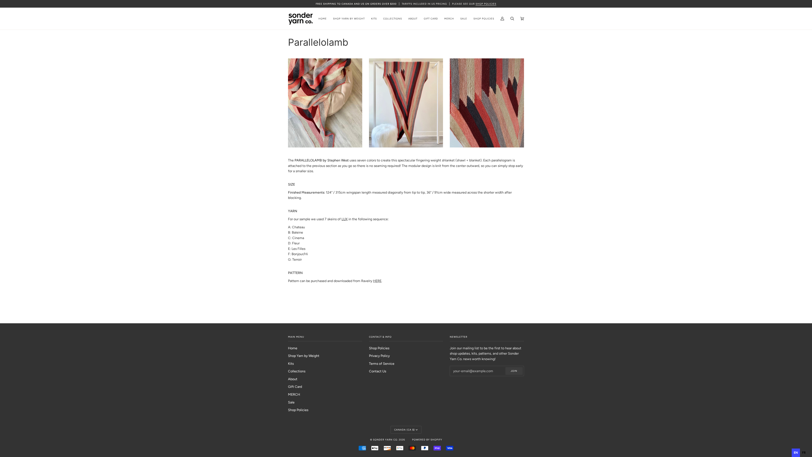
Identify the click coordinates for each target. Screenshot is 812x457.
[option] (804, 453)
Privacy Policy (379, 356)
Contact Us (377, 371)
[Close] (437, 216)
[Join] (430, 237)
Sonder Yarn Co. (385, 439)
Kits (291, 364)
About (292, 379)
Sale (291, 402)
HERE (377, 281)
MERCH (294, 394)
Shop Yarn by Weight (303, 356)
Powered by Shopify (427, 439)
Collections (296, 371)
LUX (345, 219)
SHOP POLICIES (486, 3)
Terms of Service (381, 364)
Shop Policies (298, 410)
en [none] (796, 452)
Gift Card (295, 387)
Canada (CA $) (404, 429)
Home (292, 348)
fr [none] (804, 452)
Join (514, 370)
